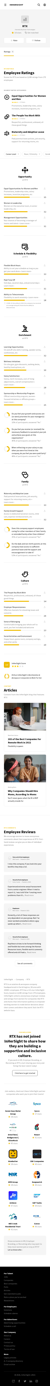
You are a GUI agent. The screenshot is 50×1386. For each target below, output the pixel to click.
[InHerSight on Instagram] (37, 1381)
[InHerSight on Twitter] (25, 1381)
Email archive (9, 1364)
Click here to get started (25, 1073)
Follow (37, 40)
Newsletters (9, 1300)
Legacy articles (10, 1357)
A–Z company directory (13, 1361)
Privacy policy (9, 1346)
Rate (15, 40)
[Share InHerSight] (13, 1381)
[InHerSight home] (16, 5)
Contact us (8, 1342)
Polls (6, 1287)
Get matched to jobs (12, 1294)
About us (7, 1335)
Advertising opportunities (14, 1323)
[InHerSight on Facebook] (19, 1381)
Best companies (10, 1283)
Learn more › (25, 223)
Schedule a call (10, 1326)
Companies (8, 1280)
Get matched (33, 32)
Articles (7, 1290)
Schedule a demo (11, 1313)
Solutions (8, 1310)
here (13, 1010)
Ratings (8, 51)
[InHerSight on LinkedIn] (31, 1381)
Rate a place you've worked (15, 1297)
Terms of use (9, 1349)
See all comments (24, 963)
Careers (7, 1339)
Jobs (6, 1277)
